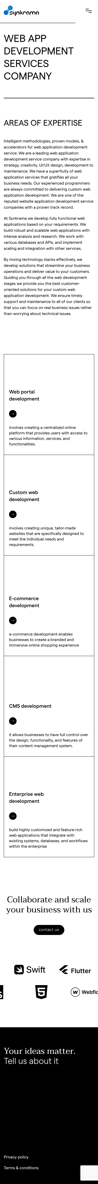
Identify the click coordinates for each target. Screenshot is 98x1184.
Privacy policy (16, 1157)
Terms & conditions (21, 1168)
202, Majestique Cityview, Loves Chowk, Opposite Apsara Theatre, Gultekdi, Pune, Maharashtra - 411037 (45, 1089)
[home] (21, 11)
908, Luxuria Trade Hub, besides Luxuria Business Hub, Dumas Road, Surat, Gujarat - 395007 (48, 1122)
